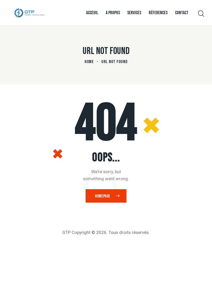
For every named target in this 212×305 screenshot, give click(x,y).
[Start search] (201, 14)
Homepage (102, 196)
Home (89, 61)
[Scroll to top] (202, 295)
